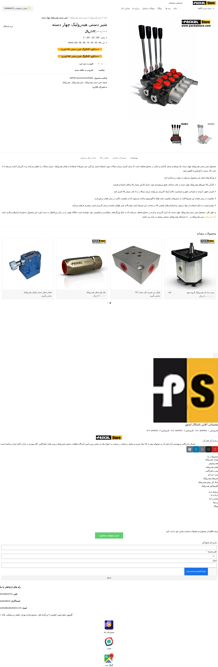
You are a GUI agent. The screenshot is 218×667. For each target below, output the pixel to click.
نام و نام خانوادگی (209, 543)
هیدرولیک (66, 82)
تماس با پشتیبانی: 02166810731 (15, 8)
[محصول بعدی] (3, 17)
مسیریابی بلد (109, 632)
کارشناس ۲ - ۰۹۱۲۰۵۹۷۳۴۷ (181, 431)
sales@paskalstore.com (10, 608)
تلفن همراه (212, 552)
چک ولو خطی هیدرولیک (96, 292)
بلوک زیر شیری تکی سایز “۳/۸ (147, 292)
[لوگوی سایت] (204, 3)
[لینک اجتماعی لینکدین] (81, 87)
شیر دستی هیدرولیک (78, 18)
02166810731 (6, 594)
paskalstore (5, 601)
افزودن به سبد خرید (86, 64)
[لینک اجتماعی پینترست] (84, 87)
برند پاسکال (8, 26)
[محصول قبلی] (8, 17)
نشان (109, 648)
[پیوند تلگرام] (78, 87)
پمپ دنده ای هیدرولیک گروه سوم (200, 292)
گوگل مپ (109, 665)
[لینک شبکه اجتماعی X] (87, 87)
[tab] (134, 156)
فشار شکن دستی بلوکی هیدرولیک (38, 292)
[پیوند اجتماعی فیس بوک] (90, 87)
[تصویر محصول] (190, 264)
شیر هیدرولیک (95, 18)
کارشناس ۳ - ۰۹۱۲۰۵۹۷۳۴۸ (157, 431)
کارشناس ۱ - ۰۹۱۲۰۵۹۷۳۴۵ (206, 431)
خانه (105, 18)
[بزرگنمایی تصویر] (211, 116)
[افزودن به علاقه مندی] (168, 241)
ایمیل (214, 560)
